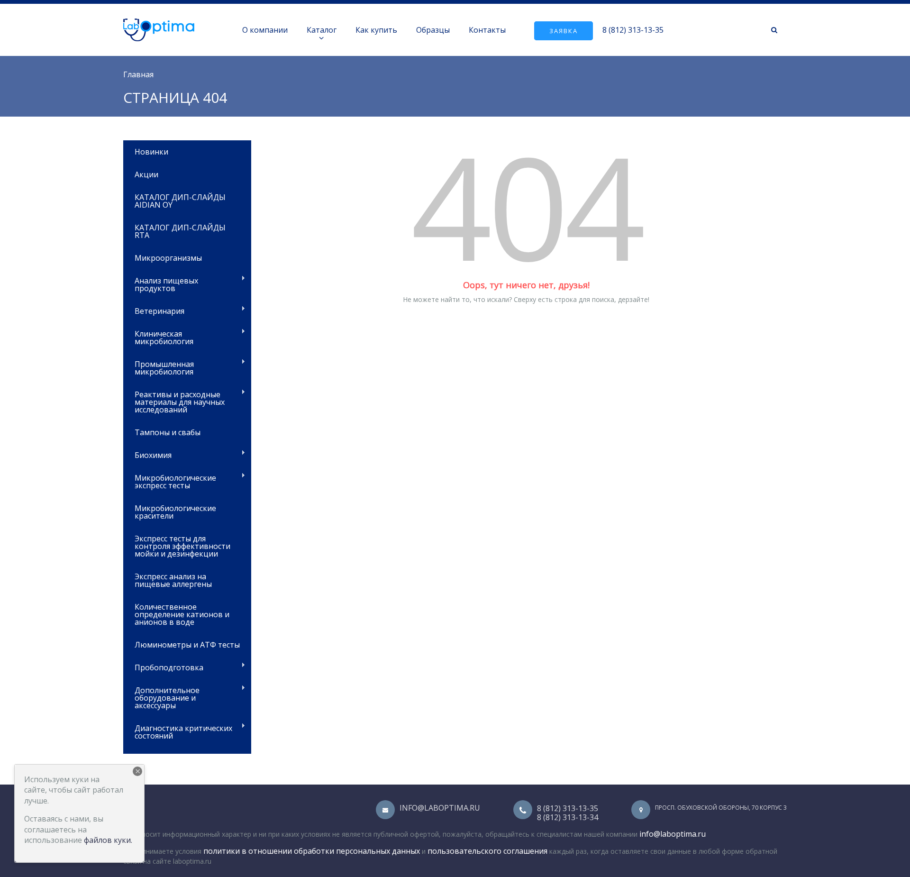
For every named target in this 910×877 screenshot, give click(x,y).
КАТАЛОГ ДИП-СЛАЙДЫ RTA (180, 231)
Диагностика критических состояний (177, 731)
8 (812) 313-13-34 (567, 817)
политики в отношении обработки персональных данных (311, 851)
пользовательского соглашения (487, 851)
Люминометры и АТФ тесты (187, 644)
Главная (138, 74)
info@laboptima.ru (440, 808)
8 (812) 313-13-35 (633, 30)
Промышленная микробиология (158, 367)
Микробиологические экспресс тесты (169, 481)
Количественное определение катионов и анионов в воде (182, 614)
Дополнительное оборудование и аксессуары (161, 697)
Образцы (433, 30)
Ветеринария (153, 310)
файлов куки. (108, 840)
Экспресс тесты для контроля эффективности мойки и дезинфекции (182, 546)
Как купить (376, 30)
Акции (146, 174)
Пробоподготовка (163, 667)
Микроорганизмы (168, 258)
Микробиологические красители (175, 512)
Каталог (322, 30)
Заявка (563, 31)
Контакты (487, 30)
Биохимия (147, 454)
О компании (265, 30)
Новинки (151, 151)
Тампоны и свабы (167, 432)
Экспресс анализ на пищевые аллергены (173, 580)
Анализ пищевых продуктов (160, 283)
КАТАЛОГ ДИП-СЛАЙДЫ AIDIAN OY (180, 201)
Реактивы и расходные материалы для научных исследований (174, 401)
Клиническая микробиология (158, 337)
